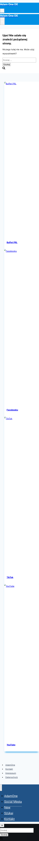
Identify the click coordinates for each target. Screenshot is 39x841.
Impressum (10, 773)
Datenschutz (11, 777)
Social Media (13, 801)
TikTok (10, 577)
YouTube (11, 745)
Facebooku (12, 410)
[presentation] (21, 159)
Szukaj (8, 813)
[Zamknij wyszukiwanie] (2, 825)
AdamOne (10, 765)
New (7, 807)
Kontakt (9, 769)
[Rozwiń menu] (2, 21)
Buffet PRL (12, 242)
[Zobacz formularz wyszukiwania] (2, 11)
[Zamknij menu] (1, 787)
